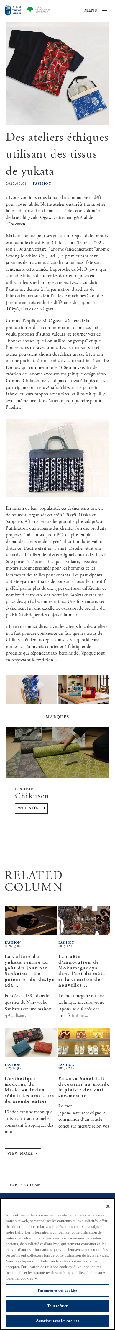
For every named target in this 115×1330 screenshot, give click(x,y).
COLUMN (32, 1185)
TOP (13, 1185)
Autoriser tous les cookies (57, 1320)
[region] (57, 1264)
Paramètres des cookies (58, 1290)
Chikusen (16, 224)
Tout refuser (57, 1305)
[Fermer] (107, 1206)
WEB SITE (28, 808)
